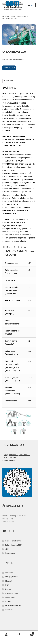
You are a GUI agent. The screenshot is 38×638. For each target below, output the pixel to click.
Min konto (6, 634)
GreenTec (8, 610)
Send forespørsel (9, 68)
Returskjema (10, 553)
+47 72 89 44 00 (10, 457)
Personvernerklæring (13, 541)
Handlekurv (29, 632)
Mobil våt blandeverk (19, 16)
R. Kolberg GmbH (11, 593)
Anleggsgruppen (11, 577)
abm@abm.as (9, 460)
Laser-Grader (10, 597)
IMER (7, 585)
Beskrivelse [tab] (8, 81)
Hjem (7, 16)
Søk (19, 634)
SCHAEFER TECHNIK (14, 606)
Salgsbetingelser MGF (13, 545)
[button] (32, 27)
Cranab (8, 589)
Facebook (9, 573)
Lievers (8, 601)
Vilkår (7, 549)
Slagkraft (8, 581)
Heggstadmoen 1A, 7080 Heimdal (17, 455)
